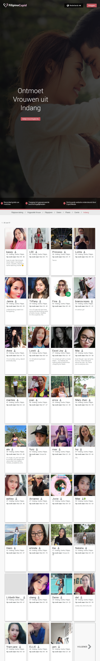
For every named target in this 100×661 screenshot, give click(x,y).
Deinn (55, 597)
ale (8, 449)
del (77, 597)
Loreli (32, 350)
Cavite (76, 212)
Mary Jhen (81, 400)
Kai (54, 548)
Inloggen (91, 5)
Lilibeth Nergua (14, 597)
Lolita (78, 252)
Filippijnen (49, 212)
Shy (76, 458)
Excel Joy (57, 350)
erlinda (33, 548)
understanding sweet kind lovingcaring (14, 310)
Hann (9, 548)
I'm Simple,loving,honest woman (37, 360)
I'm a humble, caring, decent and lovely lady (15, 360)
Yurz (31, 449)
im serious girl (79, 310)
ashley (10, 498)
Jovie (55, 498)
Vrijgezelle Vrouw (34, 212)
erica (55, 400)
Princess (57, 252)
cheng (32, 597)
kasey (9, 252)
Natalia (79, 548)
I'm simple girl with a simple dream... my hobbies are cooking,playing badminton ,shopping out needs (61, 361)
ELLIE (32, 646)
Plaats (67, 212)
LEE (31, 252)
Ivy (76, 449)
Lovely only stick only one (83, 606)
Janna (9, 301)
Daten (59, 212)
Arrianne (34, 498)
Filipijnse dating (17, 212)
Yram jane (11, 646)
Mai (77, 350)
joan (31, 400)
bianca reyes (82, 301)
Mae (77, 498)
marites (10, 400)
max (54, 449)
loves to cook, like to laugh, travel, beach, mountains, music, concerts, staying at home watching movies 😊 (15, 262)
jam (54, 646)
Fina (54, 301)
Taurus (54, 260)
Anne (9, 350)
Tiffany (33, 301)
